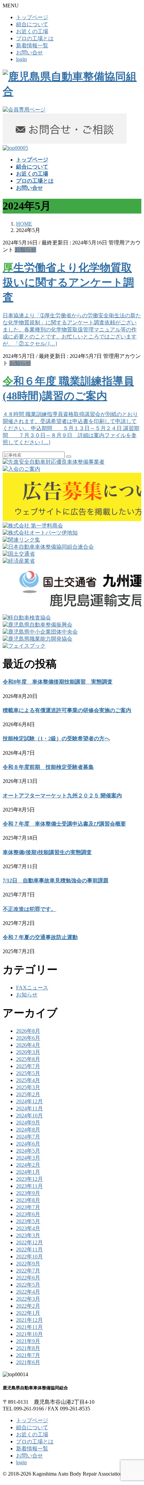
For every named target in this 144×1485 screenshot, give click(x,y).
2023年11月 (29, 1186)
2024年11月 (29, 1108)
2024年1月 (28, 1172)
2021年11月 (29, 1327)
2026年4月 (28, 1045)
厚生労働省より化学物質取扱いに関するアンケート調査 (68, 282)
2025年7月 (28, 1066)
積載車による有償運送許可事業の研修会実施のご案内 (67, 710)
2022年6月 (28, 1278)
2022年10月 (29, 1256)
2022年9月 (28, 1263)
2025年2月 (28, 1094)
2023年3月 (28, 1235)
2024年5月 (28, 1151)
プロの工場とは (35, 38)
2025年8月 (28, 1059)
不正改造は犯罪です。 (29, 909)
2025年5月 (28, 1073)
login (21, 59)
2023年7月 (28, 1207)
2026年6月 (28, 1038)
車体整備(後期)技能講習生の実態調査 (47, 852)
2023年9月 (28, 1193)
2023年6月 (28, 1214)
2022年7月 (28, 1270)
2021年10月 (29, 1334)
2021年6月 (28, 1362)
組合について (32, 24)
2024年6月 (28, 1144)
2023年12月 (29, 1179)
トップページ (32, 17)
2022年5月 (28, 1285)
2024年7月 (28, 1137)
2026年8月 (28, 1031)
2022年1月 (28, 1313)
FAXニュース (32, 987)
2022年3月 (28, 1299)
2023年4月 (28, 1228)
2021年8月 (28, 1348)
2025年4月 (28, 1080)
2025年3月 (28, 1087)
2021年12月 (29, 1320)
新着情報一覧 (32, 45)
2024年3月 (28, 1158)
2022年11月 (29, 1249)
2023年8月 (28, 1200)
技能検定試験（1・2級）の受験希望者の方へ (56, 738)
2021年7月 (28, 1355)
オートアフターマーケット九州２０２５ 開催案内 (62, 795)
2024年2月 (28, 1165)
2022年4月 (28, 1292)
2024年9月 (28, 1122)
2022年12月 (29, 1242)
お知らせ (25, 249)
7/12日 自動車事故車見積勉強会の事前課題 (56, 880)
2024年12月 (29, 1101)
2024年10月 (29, 1115)
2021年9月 (28, 1341)
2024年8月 (28, 1129)
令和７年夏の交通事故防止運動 (40, 937)
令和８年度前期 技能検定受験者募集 (48, 767)
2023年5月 (28, 1221)
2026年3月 (28, 1052)
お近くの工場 (32, 31)
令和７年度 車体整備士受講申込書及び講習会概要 (64, 824)
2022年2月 (28, 1306)
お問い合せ (29, 52)
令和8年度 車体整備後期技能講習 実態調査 (58, 682)
